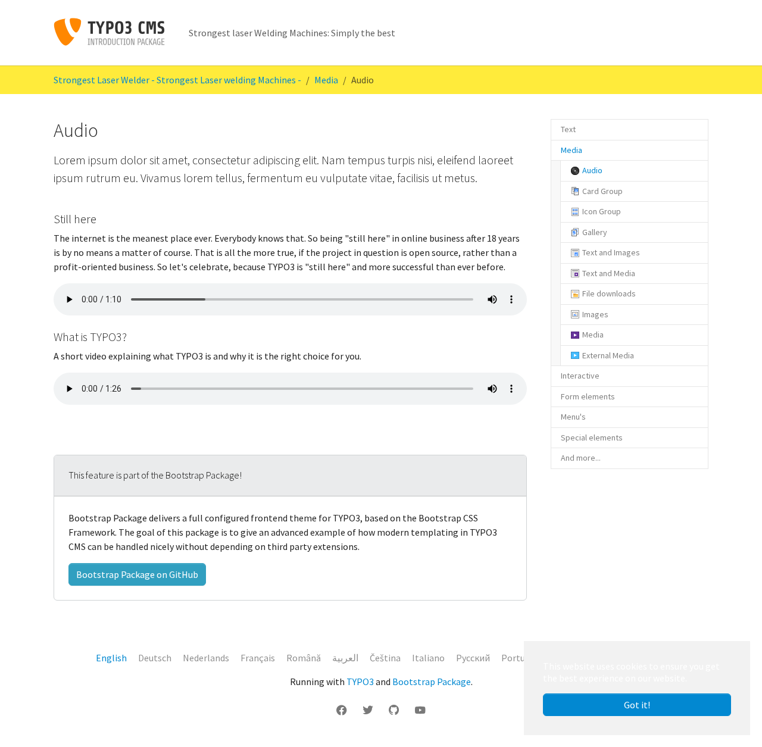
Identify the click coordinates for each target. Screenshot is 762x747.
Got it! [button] (637, 705)
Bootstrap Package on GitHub (137, 574)
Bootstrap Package (431, 681)
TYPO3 (360, 681)
